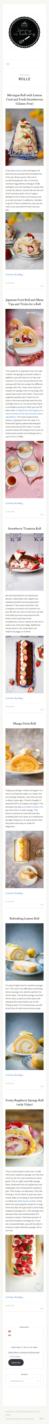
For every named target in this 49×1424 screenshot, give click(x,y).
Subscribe (15, 1362)
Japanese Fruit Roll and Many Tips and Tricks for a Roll (24, 302)
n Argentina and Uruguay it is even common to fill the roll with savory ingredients (24, 413)
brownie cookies (28, 1201)
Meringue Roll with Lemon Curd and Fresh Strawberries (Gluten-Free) (24, 99)
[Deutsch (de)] (9, 1335)
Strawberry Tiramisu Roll (24, 528)
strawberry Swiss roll (33, 806)
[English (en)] (9, 1331)
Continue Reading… (14, 274)
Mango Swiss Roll (24, 723)
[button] (24, 241)
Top (41, 1419)
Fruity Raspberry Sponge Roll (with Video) (25, 1102)
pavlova (18, 170)
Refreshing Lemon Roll (24, 918)
